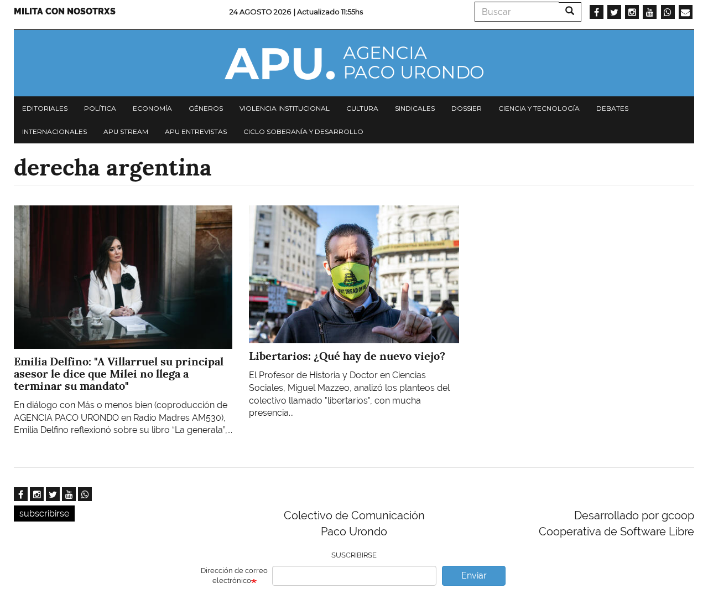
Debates (612, 108)
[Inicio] (354, 63)
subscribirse (44, 513)
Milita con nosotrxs (65, 11)
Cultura (362, 108)
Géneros (206, 108)
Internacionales (54, 131)
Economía (152, 108)
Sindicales (415, 108)
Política (100, 108)
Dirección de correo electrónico (234, 575)
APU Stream (125, 131)
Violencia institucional (285, 108)
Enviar (474, 575)
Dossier (466, 108)
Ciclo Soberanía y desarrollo (303, 131)
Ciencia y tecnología (539, 108)
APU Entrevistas (196, 131)
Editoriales (44, 108)
